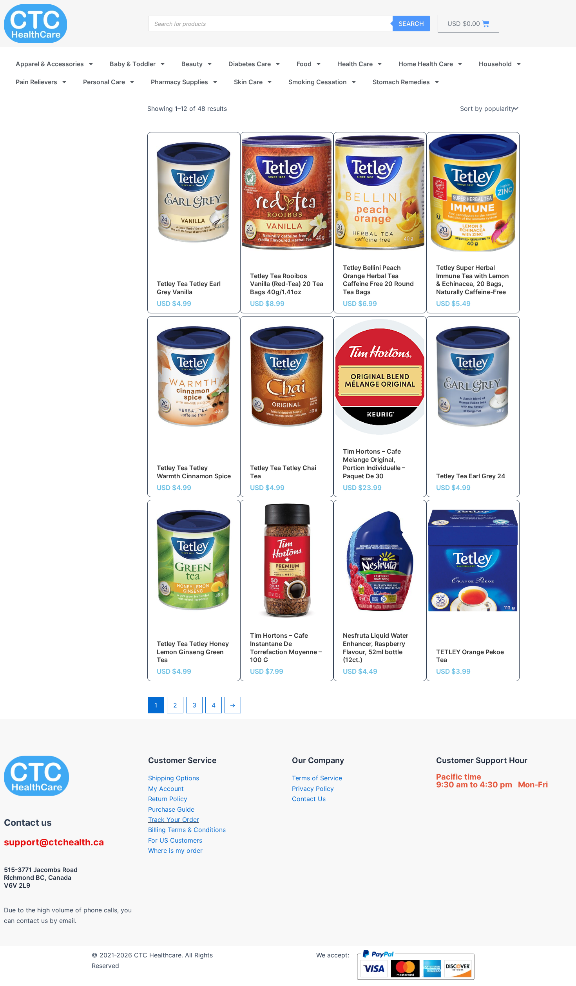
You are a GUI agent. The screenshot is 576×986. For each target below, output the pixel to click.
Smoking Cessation (317, 82)
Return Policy (167, 799)
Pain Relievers (36, 82)
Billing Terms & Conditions (187, 830)
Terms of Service (317, 778)
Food (304, 64)
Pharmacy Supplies (179, 82)
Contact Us (309, 799)
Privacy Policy (313, 788)
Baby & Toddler (133, 64)
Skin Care (248, 82)
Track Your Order (173, 819)
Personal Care (104, 82)
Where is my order (175, 850)
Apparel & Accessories (50, 64)
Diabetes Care (249, 64)
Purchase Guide (171, 809)
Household (495, 64)
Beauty (192, 64)
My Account (166, 788)
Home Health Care (425, 64)
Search (411, 23)
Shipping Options (173, 778)
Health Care (355, 64)
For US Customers (175, 840)
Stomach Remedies (401, 82)
